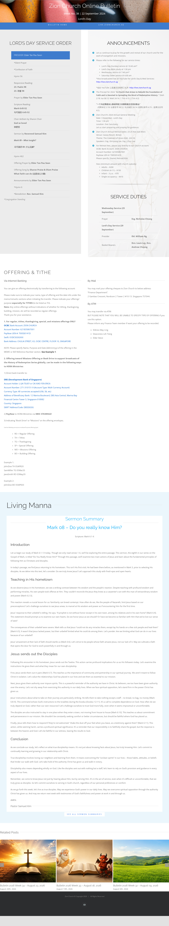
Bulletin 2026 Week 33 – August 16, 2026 (79, 885)
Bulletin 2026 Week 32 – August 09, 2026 (135, 885)
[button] (2, 865)
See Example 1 (49, 351)
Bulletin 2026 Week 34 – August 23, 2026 (22, 885)
